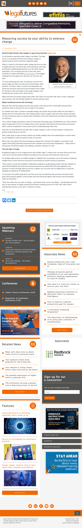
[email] (62, 392)
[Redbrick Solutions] (62, 354)
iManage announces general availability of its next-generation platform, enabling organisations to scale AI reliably (63, 275)
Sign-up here (50, 398)
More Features (20, 493)
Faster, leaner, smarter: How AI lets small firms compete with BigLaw (18, 466)
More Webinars (20, 268)
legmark (76, 523)
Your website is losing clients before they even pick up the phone (21, 368)
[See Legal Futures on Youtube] (41, 3)
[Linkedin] (14, 200)
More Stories (20, 392)
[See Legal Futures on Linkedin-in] (33, 3)
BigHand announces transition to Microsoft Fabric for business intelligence (62, 294)
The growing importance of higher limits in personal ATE (20, 376)
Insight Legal (51, 53)
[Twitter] (9, 200)
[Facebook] (4, 200)
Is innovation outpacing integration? (58, 311)
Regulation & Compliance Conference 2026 (17, 299)
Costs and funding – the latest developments (18, 262)
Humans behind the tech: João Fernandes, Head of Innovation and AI (63, 264)
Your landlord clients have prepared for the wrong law (18, 361)
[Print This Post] (80, 34)
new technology (29, 74)
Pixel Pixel (76, 521)
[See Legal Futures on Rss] (45, 3)
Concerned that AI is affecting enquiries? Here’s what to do (16, 414)
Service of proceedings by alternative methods (19, 440)
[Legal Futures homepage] (20, 13)
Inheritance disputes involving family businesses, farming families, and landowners (20, 251)
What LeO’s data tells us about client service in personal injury (19, 353)
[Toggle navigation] (77, 3)
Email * (48, 392)
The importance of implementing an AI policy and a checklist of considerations (62, 319)
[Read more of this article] (20, 426)
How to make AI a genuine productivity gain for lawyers (60, 303)
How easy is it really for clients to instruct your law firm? (63, 285)
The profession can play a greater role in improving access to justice (21, 384)
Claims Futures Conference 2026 (20, 292)
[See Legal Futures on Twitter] (29, 3)
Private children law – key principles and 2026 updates (20, 241)
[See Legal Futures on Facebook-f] (37, 3)
